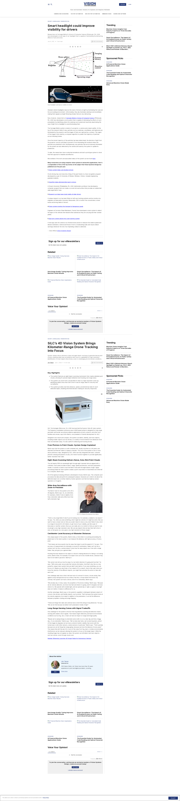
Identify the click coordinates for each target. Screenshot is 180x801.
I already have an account (75, 329)
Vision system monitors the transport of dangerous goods (66, 206)
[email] (80, 46)
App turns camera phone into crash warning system (64, 218)
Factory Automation (77, 13)
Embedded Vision (106, 13)
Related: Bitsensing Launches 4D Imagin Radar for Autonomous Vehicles (69, 646)
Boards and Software (120, 13)
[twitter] (75, 46)
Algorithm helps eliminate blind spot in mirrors (62, 182)
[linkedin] (72, 46)
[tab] (52, 311)
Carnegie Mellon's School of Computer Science (80, 118)
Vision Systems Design (64, 230)
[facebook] (70, 46)
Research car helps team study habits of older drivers (65, 194)
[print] (102, 46)
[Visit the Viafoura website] (99, 317)
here (94, 158)
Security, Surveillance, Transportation (58, 21)
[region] (75, 314)
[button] (49, 4)
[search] (51, 4)
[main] (90, 798)
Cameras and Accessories (61, 13)
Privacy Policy (46, 797)
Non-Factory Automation (92, 13)
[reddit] (78, 46)
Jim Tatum (51, 362)
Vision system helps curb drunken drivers (61, 170)
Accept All (173, 798)
